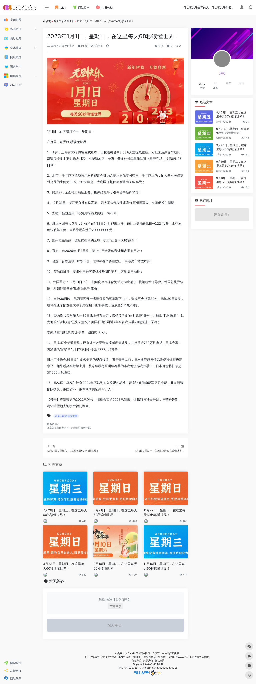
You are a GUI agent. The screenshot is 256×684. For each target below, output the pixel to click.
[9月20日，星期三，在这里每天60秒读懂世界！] (204, 149)
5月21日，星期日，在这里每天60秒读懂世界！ (115, 512)
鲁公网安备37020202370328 (160, 667)
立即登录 (115, 606)
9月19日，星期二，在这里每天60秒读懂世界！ (231, 163)
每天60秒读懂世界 (64, 21)
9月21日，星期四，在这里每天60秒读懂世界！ (232, 130)
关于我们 (148, 660)
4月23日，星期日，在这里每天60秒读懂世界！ (63, 566)
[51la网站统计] (141, 672)
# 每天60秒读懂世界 (66, 416)
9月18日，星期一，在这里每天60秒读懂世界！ (231, 180)
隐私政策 (159, 660)
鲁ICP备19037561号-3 (131, 667)
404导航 (158, 664)
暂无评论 (57, 581)
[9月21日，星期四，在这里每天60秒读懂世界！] (204, 133)
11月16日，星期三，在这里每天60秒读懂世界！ (164, 566)
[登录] (242, 7)
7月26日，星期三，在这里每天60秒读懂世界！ (65, 512)
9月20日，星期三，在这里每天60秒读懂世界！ (231, 147)
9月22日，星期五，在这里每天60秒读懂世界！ (231, 114)
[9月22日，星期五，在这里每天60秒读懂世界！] (204, 117)
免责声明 (136, 660)
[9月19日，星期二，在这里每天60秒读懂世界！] (204, 166)
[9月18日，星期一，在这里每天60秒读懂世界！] (204, 182)
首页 (48, 21)
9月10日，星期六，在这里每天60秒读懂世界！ (115, 566)
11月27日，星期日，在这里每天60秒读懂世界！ (164, 512)
